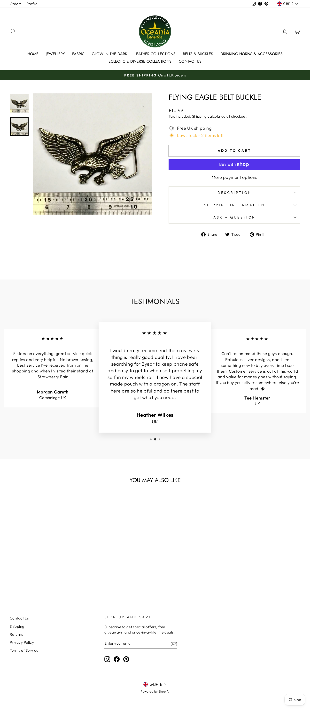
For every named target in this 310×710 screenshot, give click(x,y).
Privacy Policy (22, 642)
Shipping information (234, 205)
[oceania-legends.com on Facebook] (117, 659)
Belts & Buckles (198, 54)
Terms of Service (24, 650)
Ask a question (234, 217)
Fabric (78, 54)
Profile (32, 3)
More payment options (234, 177)
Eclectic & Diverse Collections (139, 61)
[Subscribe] (174, 644)
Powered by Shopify (154, 691)
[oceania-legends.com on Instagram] (107, 659)
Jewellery (55, 54)
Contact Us (190, 61)
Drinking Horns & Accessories (251, 54)
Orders (16, 3)
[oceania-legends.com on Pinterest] (126, 659)
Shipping (199, 116)
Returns (16, 634)
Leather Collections (155, 54)
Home (33, 54)
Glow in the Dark (109, 54)
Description (234, 192)
